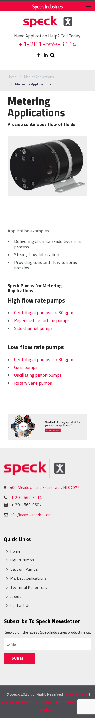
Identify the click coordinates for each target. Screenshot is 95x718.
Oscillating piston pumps (38, 375)
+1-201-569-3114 (47, 43)
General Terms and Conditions (25, 702)
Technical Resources (28, 587)
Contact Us (20, 605)
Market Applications (39, 76)
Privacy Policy (76, 694)
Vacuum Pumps (24, 569)
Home (12, 76)
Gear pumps (25, 367)
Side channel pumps (33, 328)
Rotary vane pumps (33, 383)
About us (18, 596)
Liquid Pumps (22, 560)
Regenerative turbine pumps (41, 320)
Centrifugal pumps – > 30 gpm (43, 312)
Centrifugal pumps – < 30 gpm (43, 359)
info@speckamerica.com (30, 515)
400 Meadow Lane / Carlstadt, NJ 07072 (45, 487)
